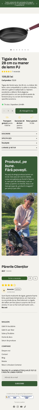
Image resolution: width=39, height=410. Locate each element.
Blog (3, 358)
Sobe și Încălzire (8, 333)
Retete (4, 361)
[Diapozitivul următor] (36, 3)
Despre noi (6, 350)
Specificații (7, 138)
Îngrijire (5, 143)
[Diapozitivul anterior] (2, 3)
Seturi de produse (9, 340)
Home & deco (7, 337)
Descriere (6, 134)
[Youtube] (21, 406)
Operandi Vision (27, 394)
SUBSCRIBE (19, 383)
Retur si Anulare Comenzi (11, 365)
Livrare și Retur (9, 147)
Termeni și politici (19, 402)
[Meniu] (2, 10)
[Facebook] (14, 406)
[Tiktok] (25, 406)
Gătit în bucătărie (8, 326)
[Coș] (36, 10)
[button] (7, 71)
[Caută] (7, 10)
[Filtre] (30, 278)
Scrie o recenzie (14, 278)
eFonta (13, 394)
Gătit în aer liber (8, 330)
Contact (5, 354)
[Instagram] (17, 406)
